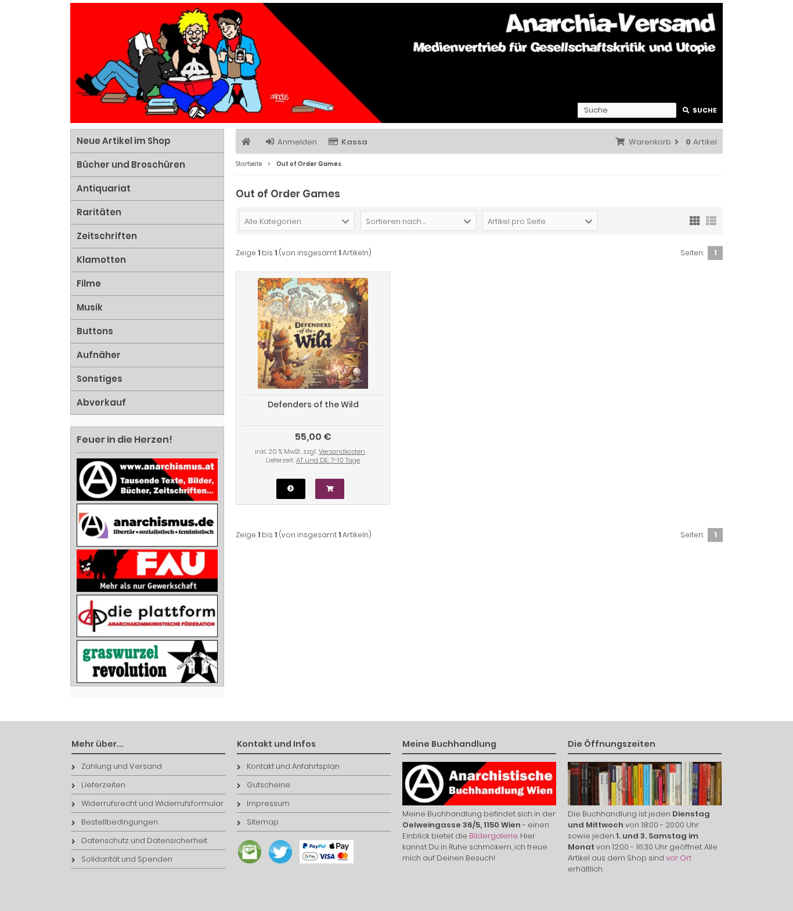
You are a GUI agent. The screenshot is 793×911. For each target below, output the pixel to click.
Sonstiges (99, 379)
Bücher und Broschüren (131, 164)
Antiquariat (104, 188)
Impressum (268, 803)
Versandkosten (342, 451)
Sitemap (263, 821)
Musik (90, 307)
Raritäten (99, 212)
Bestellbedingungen (119, 821)
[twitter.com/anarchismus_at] (277, 863)
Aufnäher (99, 355)
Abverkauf (101, 402)
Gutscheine (268, 784)
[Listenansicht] (711, 220)
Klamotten (101, 260)
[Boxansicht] (695, 220)
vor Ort (678, 857)
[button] (297, 221)
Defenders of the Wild (313, 404)
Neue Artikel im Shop (124, 141)
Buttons (95, 331)
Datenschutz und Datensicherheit (144, 840)
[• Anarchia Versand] (396, 63)
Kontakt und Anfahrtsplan (293, 766)
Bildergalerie (493, 835)
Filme (89, 283)
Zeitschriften (107, 236)
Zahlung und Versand (121, 766)
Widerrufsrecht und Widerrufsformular (152, 803)
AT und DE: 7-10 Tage (328, 460)
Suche (700, 110)
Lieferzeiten (103, 784)
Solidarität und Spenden (126, 859)
